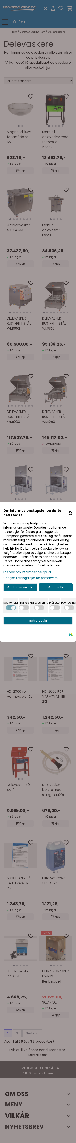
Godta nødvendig (20, 587)
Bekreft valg (38, 620)
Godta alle (56, 587)
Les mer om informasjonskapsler (27, 572)
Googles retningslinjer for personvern (30, 578)
